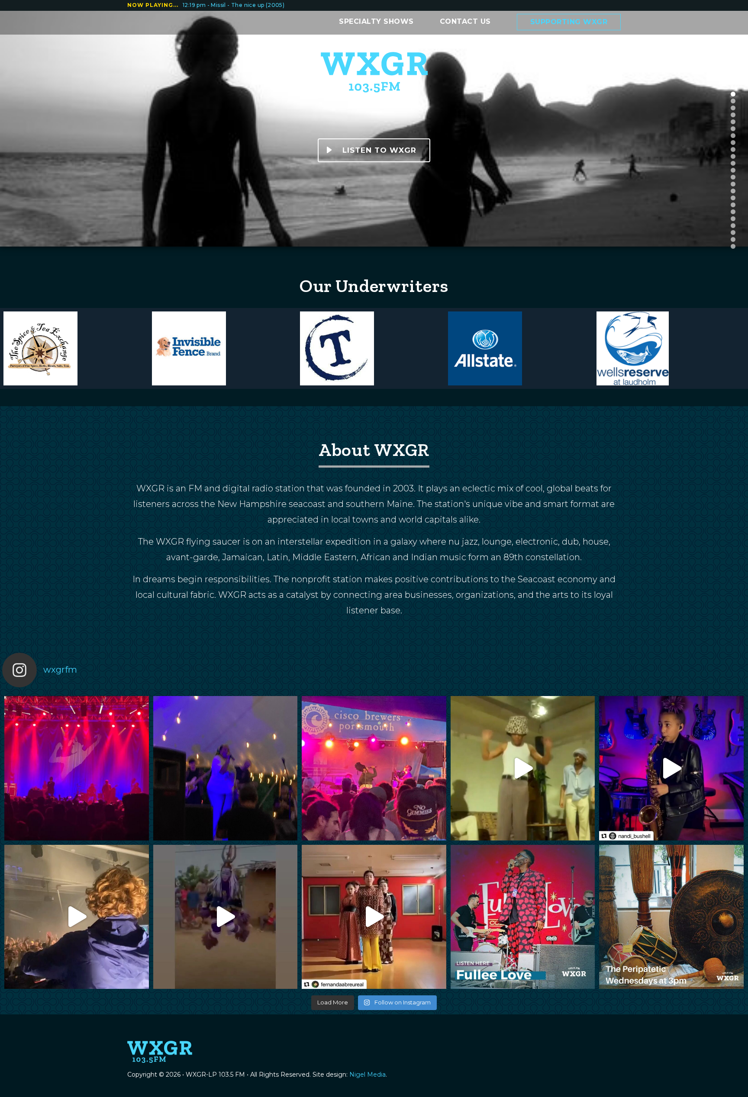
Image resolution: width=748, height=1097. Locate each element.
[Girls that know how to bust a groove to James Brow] (374, 917)
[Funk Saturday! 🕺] (523, 768)
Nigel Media (367, 1074)
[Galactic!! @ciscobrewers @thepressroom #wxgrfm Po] (374, 768)
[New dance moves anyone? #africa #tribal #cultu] (225, 917)
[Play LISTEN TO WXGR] (329, 150)
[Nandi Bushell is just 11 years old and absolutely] (671, 768)
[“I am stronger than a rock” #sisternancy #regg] (225, 768)
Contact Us (465, 21)
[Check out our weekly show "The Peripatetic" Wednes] (671, 917)
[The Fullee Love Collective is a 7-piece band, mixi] (523, 917)
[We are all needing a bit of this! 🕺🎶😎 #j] (76, 917)
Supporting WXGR (569, 22)
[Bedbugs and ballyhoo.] (76, 768)
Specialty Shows (376, 21)
